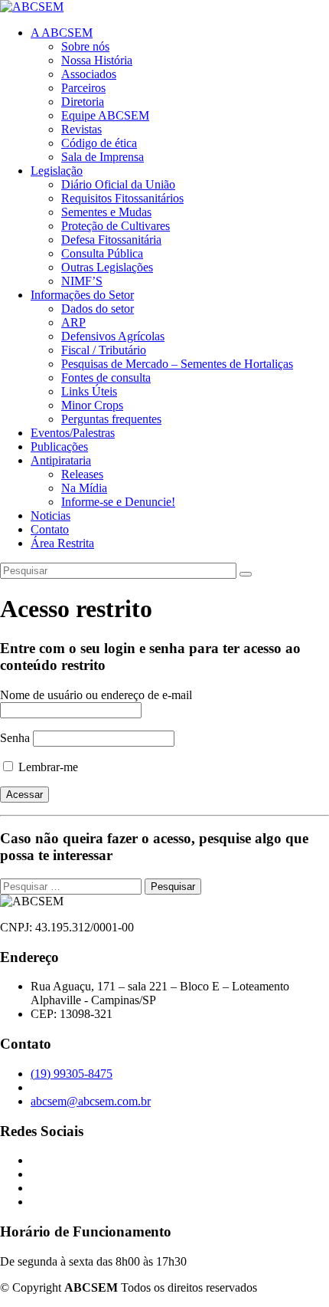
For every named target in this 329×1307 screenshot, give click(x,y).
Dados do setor (97, 308)
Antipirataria (61, 460)
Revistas (81, 129)
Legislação (57, 170)
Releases (82, 474)
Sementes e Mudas (106, 211)
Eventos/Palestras (73, 432)
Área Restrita (62, 543)
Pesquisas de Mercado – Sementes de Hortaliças (177, 363)
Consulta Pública (102, 253)
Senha (15, 737)
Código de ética (99, 142)
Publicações (59, 446)
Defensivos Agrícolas (112, 336)
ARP (73, 322)
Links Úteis (89, 391)
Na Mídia (84, 487)
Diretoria (82, 101)
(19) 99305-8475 (71, 1073)
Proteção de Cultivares (115, 225)
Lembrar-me (46, 766)
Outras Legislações (107, 267)
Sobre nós (85, 46)
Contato (50, 529)
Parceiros (83, 87)
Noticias (50, 515)
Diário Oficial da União (118, 184)
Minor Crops (92, 405)
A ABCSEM (62, 32)
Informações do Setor (82, 294)
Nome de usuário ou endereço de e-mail (96, 694)
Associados (88, 73)
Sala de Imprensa (102, 156)
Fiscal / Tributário (103, 349)
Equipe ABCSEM (105, 115)
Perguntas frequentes (111, 418)
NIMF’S (82, 280)
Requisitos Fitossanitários (122, 198)
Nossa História (96, 60)
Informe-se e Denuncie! (118, 501)
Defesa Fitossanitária (111, 239)
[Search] (245, 574)
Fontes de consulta (106, 377)
